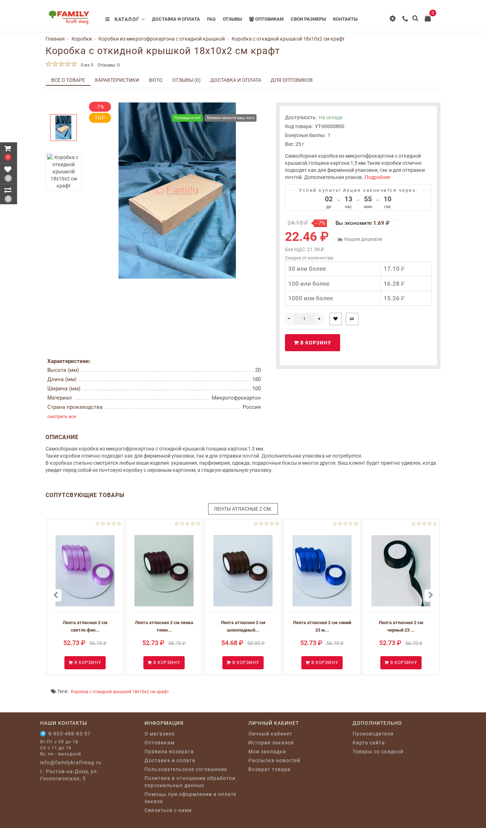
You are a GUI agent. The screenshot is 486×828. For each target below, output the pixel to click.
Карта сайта (369, 742)
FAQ (211, 19)
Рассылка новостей (274, 760)
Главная (55, 39)
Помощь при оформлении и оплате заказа (190, 797)
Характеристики (117, 80)
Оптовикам (269, 19)
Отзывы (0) (186, 80)
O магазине (159, 734)
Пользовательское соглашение (185, 769)
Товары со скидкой (378, 751)
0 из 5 (86, 65)
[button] (63, 108)
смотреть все (61, 416)
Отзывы (232, 19)
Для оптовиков (292, 80)
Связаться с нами (168, 810)
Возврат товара (269, 769)
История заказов (271, 742)
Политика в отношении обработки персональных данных (190, 781)
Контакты (345, 19)
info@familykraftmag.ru (70, 762)
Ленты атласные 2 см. (243, 509)
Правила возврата (169, 751)
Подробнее (377, 177)
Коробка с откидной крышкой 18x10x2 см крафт (120, 691)
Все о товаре (68, 80)
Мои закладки (267, 751)
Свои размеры (308, 19)
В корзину (315, 343)
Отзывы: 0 (108, 65)
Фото (156, 80)
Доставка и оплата (176, 19)
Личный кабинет (270, 734)
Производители (373, 734)
